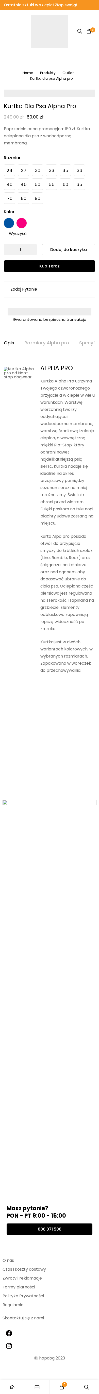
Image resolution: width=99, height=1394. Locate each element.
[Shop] (37, 1387)
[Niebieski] (9, 223)
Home (28, 72)
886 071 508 (49, 1229)
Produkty (48, 72)
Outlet (68, 72)
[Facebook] (9, 1333)
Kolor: (9, 212)
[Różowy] (21, 223)
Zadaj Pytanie (23, 289)
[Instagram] (9, 1345)
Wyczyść (18, 234)
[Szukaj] (79, 31)
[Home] (12, 1387)
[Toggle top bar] (94, 5)
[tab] (9, 343)
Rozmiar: (13, 158)
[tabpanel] (49, 560)
